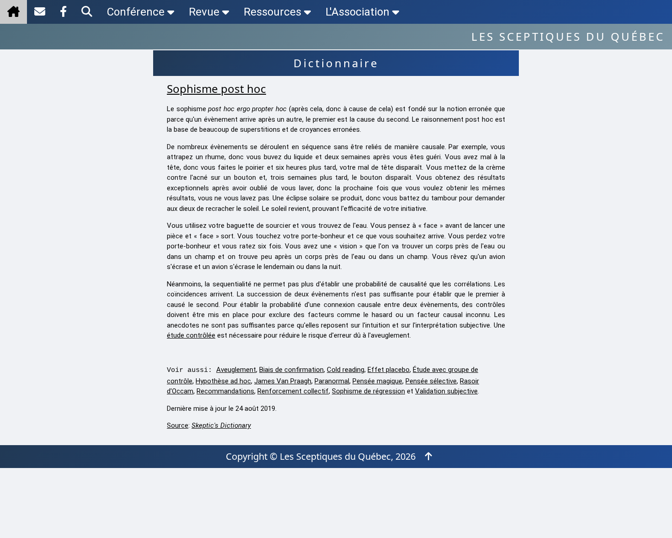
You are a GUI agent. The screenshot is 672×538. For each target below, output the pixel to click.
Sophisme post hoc (216, 88)
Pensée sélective (431, 381)
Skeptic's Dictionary (221, 425)
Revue (204, 11)
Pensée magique (377, 381)
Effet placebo (389, 370)
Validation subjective (446, 391)
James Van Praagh (282, 381)
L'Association (357, 11)
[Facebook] (63, 12)
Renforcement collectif (293, 391)
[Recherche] (87, 12)
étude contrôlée (191, 335)
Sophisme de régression (368, 391)
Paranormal (332, 381)
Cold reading (345, 370)
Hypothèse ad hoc (223, 381)
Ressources (272, 11)
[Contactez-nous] (40, 12)
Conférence (136, 11)
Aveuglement (236, 370)
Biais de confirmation (291, 370)
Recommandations (225, 391)
